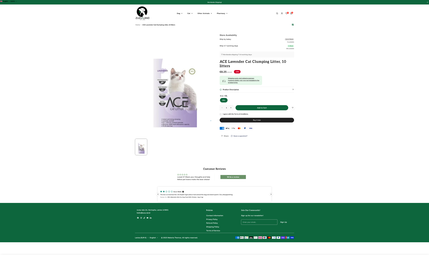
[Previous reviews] (158, 194)
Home (137, 25)
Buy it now (257, 120)
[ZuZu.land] (142, 13)
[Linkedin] (150, 218)
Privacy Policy (212, 219)
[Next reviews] (271, 194)
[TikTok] (144, 218)
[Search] (277, 13)
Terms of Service (213, 231)
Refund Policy (212, 223)
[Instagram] (141, 218)
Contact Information (214, 215)
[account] (282, 13)
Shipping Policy (212, 227)
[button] (214, 194)
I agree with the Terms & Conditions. (235, 114)
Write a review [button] (233, 177)
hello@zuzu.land (143, 213)
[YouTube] (147, 218)
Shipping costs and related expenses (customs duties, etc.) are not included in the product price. (243, 80)
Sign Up (283, 222)
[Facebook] (138, 218)
